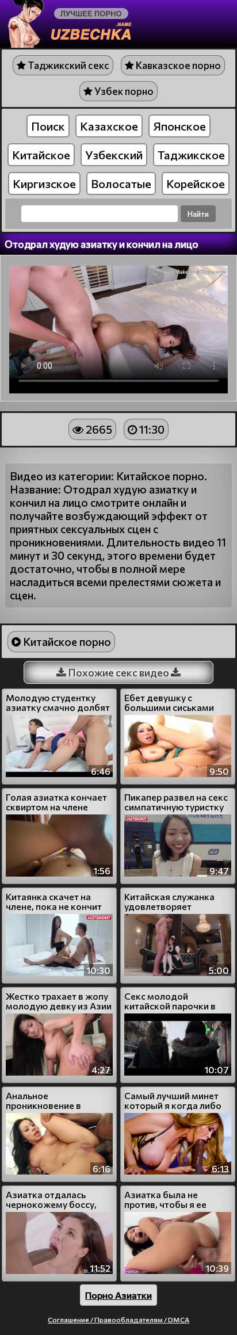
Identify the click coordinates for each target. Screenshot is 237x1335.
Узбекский (114, 155)
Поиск (48, 126)
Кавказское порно (177, 65)
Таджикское (191, 155)
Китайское (41, 155)
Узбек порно (123, 91)
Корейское (195, 183)
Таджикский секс (67, 65)
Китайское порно (66, 641)
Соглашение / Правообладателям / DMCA (118, 1319)
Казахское (109, 126)
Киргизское (44, 183)
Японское (179, 126)
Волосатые (121, 183)
